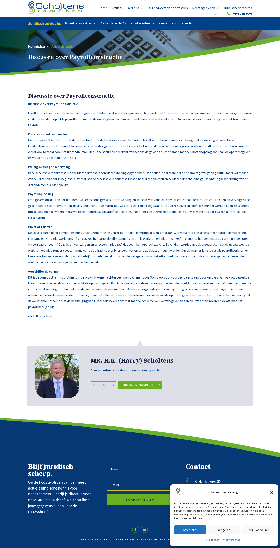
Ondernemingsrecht (175, 23)
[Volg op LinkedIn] (144, 529)
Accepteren (190, 530)
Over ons (133, 8)
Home (102, 8)
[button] (272, 493)
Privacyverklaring (231, 539)
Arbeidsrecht (62, 46)
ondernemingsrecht (146, 370)
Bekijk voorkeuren (258, 530)
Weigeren (224, 530)
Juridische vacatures (238, 8)
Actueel (117, 8)
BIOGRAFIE (101, 385)
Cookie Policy (213, 539)
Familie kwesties (78, 23)
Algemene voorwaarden (156, 539)
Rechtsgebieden (203, 8)
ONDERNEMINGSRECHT (138, 385)
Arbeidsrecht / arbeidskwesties (125, 23)
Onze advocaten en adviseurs (168, 8)
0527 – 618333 (242, 14)
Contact (212, 14)
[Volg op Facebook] (135, 529)
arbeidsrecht (122, 370)
